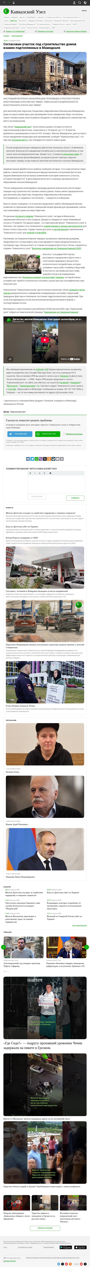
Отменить (75, 498)
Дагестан (13, 21)
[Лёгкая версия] (14, 3)
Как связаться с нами (25, 1247)
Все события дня (79, 926)
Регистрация (36, 496)
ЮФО (53, 28)
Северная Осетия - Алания (61, 24)
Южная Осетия (32, 28)
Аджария (14, 17)
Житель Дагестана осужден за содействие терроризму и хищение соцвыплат (40, 512)
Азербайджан (31, 17)
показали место (20, 140)
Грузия (6, 21)
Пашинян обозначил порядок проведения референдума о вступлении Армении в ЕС (65, 964)
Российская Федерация (27, 24)
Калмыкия (48, 21)
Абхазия (6, 17)
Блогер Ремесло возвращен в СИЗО (22, 537)
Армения (41, 17)
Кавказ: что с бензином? (15, 31)
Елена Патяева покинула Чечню (20, 705)
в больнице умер (70, 154)
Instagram (75, 382)
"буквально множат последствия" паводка (43, 277)
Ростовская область (44, 24)
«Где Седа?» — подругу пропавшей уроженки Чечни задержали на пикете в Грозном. (42, 1045)
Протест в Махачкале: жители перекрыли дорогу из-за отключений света (36, 1118)
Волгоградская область (71, 17)
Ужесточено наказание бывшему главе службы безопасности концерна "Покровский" (22, 905)
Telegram (64, 376)
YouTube (12, 389)
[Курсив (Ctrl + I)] (35, 473)
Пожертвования (48, 1247)
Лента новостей (17, 36)
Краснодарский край (77, 21)
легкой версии (61, 229)
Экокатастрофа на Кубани (76, 31)
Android (30, 232)
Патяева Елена (12, 771)
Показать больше (45, 1228)
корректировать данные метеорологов (63, 226)
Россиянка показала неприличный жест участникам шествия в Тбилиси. (70, 1217)
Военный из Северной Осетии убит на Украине (64, 917)
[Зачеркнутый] (44, 473)
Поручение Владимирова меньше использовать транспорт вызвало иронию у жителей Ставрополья (45, 646)
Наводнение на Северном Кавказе (61, 312)
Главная (6, 36)
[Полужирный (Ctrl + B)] (30, 473)
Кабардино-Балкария (35, 21)
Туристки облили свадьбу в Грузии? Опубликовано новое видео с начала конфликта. (42, 1186)
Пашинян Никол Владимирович (20, 876)
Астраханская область (53, 17)
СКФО (75, 24)
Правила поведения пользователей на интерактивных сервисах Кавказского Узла (52, 1258)
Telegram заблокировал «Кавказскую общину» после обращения (16, 1216)
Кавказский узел (23, 127)
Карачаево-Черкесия (61, 21)
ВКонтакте (12, 386)
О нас (5, 1247)
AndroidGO (41, 232)
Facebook (63, 382)
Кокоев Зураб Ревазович (17, 824)
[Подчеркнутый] (39, 473)
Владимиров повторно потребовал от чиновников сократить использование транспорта (64, 905)
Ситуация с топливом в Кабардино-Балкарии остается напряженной (37, 591)
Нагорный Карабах (10, 24)
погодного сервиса (24, 216)
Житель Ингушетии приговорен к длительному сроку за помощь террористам (20, 919)
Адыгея (22, 17)
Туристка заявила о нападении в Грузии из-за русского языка (43, 1216)
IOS (46, 369)
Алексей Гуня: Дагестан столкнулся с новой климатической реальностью (22, 270)
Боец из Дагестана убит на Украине (22, 526)
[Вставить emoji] (50, 473)
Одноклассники (27, 386)
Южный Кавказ (44, 28)
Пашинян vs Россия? (45, 31)
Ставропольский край (11, 28)
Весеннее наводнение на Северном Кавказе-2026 (56, 248)
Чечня (23, 28)
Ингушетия (22, 21)
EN (9, 2)
